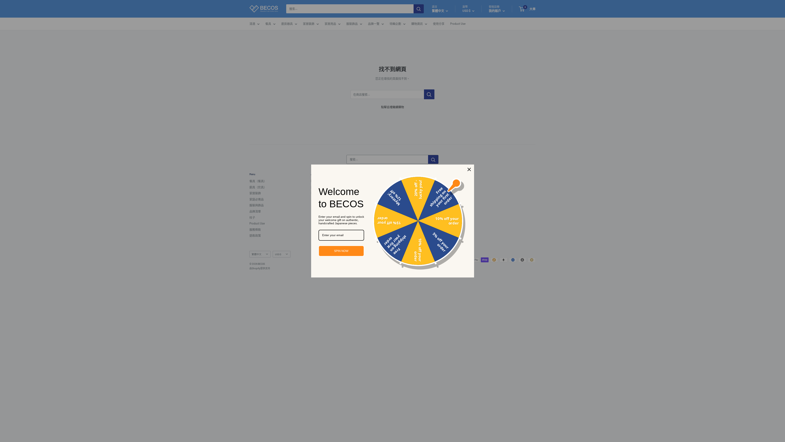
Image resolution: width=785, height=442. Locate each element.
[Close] (469, 169)
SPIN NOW (341, 251)
